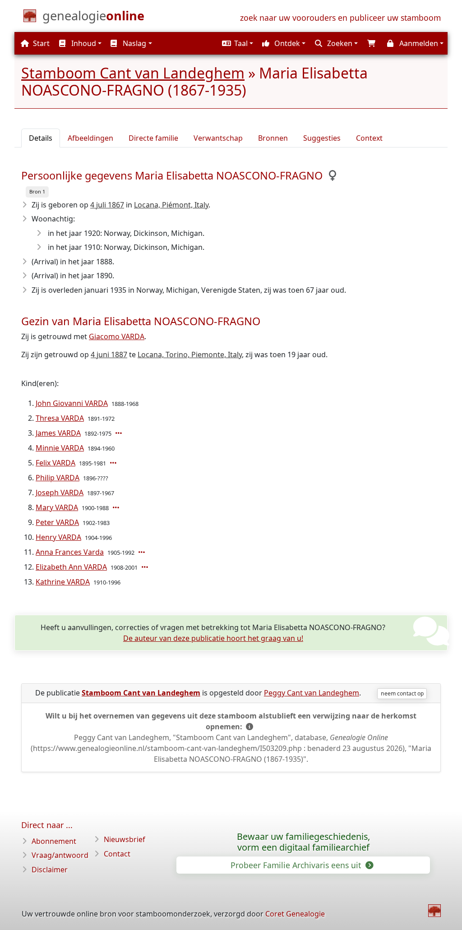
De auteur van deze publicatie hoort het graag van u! (213, 638)
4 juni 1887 (109, 354)
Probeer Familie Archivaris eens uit (297, 865)
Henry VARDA (58, 537)
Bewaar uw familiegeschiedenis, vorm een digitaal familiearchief (303, 842)
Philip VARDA (57, 478)
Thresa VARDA (60, 418)
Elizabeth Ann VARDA (71, 567)
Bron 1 (37, 191)
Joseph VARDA (59, 492)
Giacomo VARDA (116, 336)
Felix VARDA (55, 463)
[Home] (434, 910)
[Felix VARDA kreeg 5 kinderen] (114, 463)
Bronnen (273, 138)
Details (40, 138)
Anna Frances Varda (70, 552)
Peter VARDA (57, 522)
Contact (117, 854)
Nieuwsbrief (124, 839)
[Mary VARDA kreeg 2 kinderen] (117, 507)
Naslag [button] (133, 43)
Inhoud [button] (82, 43)
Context (369, 138)
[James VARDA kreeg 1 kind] (119, 433)
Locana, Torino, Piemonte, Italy (190, 354)
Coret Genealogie (295, 914)
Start (40, 43)
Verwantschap (218, 138)
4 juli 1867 (107, 205)
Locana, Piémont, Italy (171, 205)
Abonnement (54, 841)
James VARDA (58, 433)
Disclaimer (50, 870)
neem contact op (402, 693)
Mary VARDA (57, 507)
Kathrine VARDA (63, 582)
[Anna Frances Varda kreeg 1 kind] (142, 552)
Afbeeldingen (90, 138)
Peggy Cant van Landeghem (311, 693)
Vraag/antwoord (60, 855)
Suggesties (322, 138)
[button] (236, 43)
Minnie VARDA (60, 448)
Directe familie (153, 138)
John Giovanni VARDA (72, 403)
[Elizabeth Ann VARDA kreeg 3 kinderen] (145, 567)
